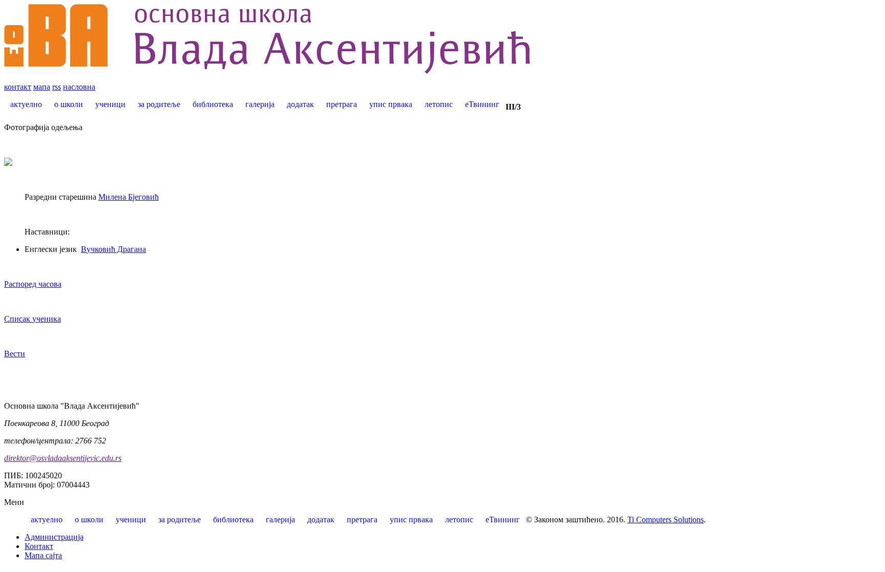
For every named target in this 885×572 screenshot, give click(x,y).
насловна (79, 86)
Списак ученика (32, 318)
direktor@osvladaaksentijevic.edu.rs (62, 458)
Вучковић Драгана (113, 249)
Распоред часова (32, 284)
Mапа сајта (43, 555)
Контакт (39, 546)
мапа (41, 86)
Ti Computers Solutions (665, 519)
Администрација (54, 537)
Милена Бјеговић (128, 197)
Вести (14, 353)
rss (56, 86)
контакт (17, 86)
